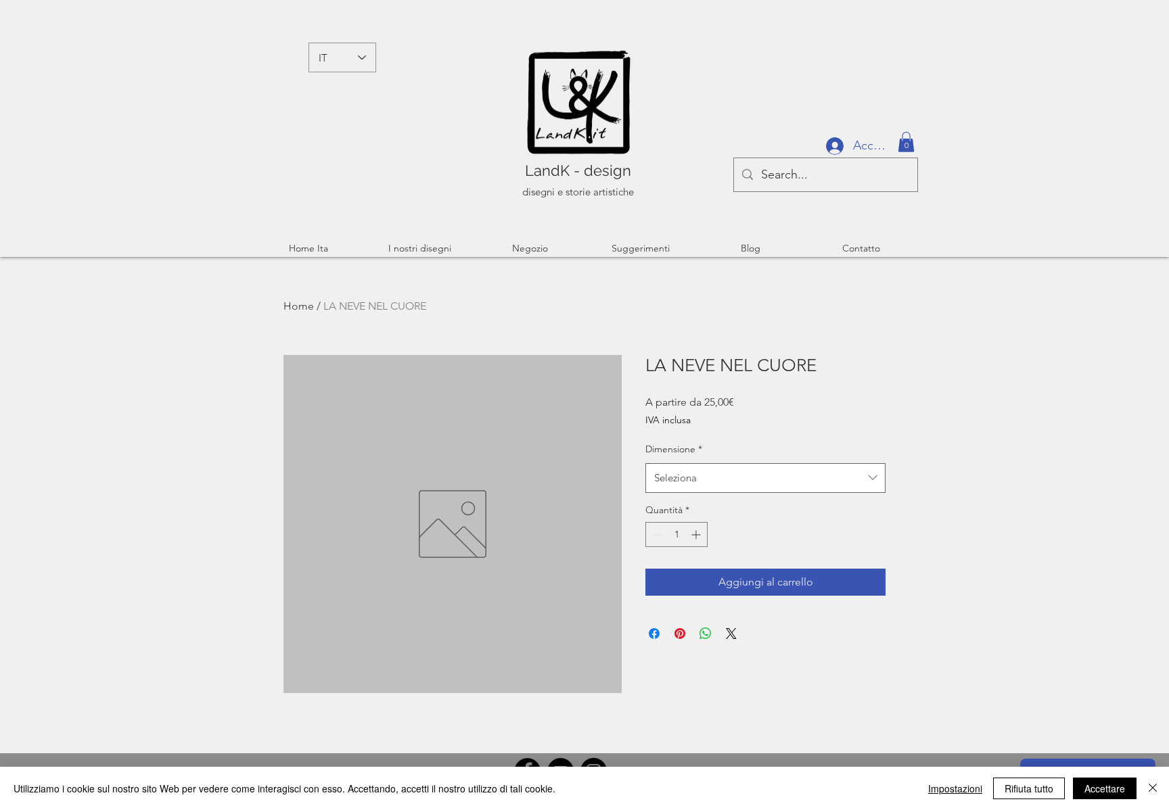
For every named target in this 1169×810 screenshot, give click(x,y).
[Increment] (697, 534)
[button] (906, 142)
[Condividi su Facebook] (654, 633)
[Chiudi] (1153, 788)
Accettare (1104, 788)
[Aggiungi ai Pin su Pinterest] (680, 633)
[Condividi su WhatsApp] (705, 633)
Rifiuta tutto (1029, 788)
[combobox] (765, 478)
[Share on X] (731, 633)
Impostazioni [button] (955, 788)
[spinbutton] (676, 534)
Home (298, 306)
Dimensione (673, 449)
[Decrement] (655, 534)
